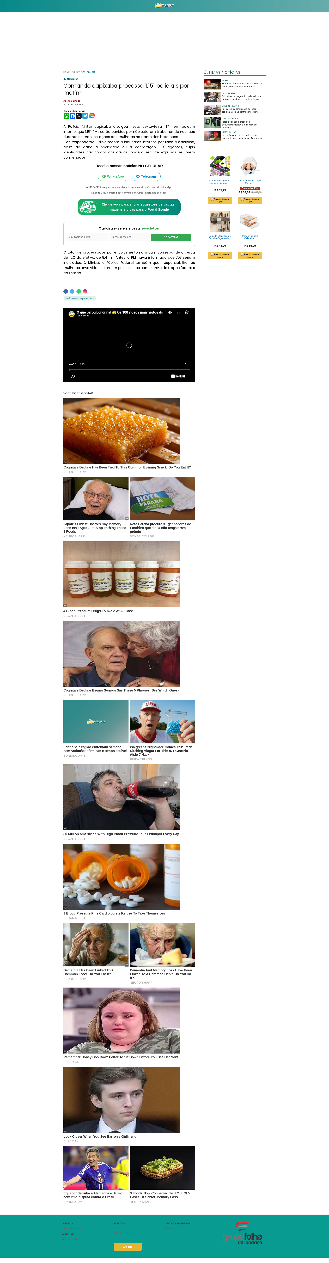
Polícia (91, 72)
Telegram (148, 176)
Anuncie (127, 1246)
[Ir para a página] (164, 6)
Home (66, 72)
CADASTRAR (171, 237)
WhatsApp (115, 176)
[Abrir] (59, 6)
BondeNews (78, 72)
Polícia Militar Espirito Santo (80, 298)
